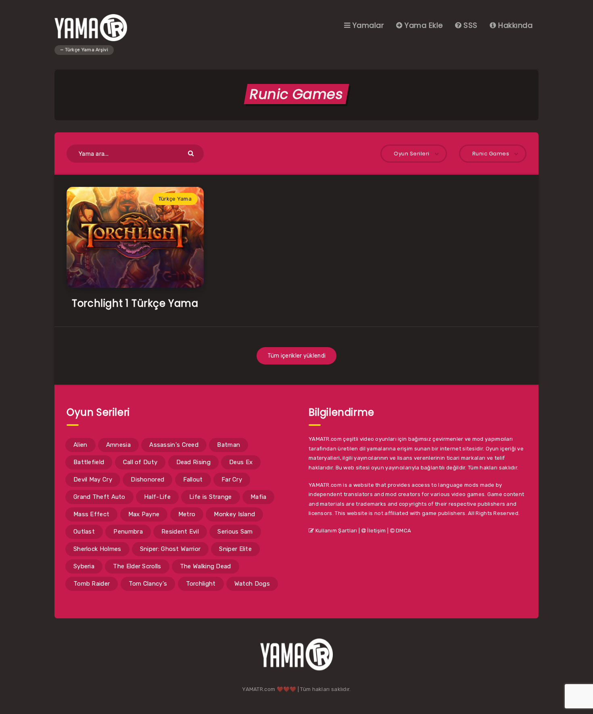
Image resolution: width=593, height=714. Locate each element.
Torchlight (201, 583)
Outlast (84, 531)
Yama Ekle (423, 25)
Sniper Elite (235, 549)
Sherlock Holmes (97, 549)
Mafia (259, 496)
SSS (469, 25)
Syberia (83, 566)
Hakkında (514, 25)
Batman (228, 444)
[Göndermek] (192, 153)
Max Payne (144, 514)
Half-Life (157, 496)
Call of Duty (140, 462)
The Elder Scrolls (137, 566)
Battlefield (88, 462)
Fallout (193, 479)
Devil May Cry (92, 479)
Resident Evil (180, 531)
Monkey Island (234, 514)
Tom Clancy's (148, 583)
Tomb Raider (91, 583)
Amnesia (118, 444)
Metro (187, 514)
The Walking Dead (205, 566)
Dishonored (147, 479)
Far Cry (231, 479)
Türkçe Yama (175, 199)
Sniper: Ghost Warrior (170, 549)
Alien (80, 444)
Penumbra (127, 531)
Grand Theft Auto (99, 496)
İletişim (376, 531)
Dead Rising (193, 462)
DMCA (403, 531)
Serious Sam (235, 531)
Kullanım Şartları (335, 531)
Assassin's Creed (173, 444)
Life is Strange (210, 496)
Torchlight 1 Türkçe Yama (135, 303)
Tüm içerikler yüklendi (296, 355)
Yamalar (367, 25)
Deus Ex (241, 462)
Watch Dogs (252, 583)
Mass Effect (91, 514)
